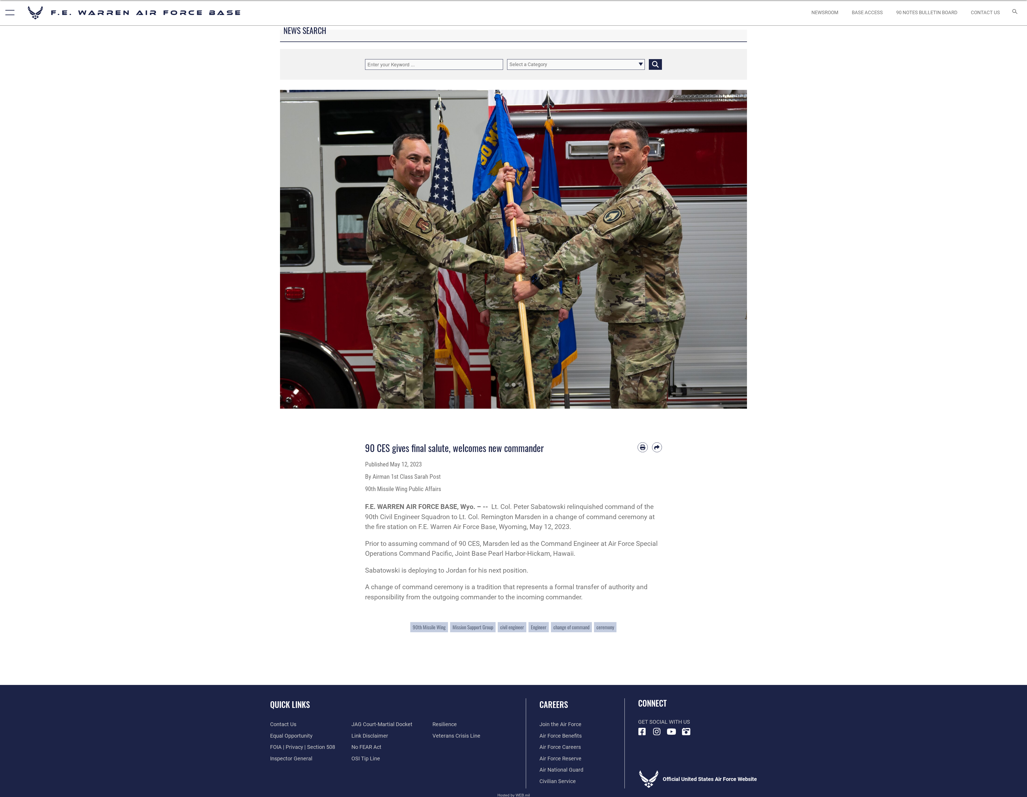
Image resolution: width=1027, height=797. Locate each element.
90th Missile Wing (429, 627)
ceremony (605, 627)
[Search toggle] (1014, 12)
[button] (8, 12)
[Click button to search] (655, 64)
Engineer (538, 627)
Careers (553, 704)
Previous (303, 249)
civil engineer (512, 627)
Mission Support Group (473, 627)
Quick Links (290, 704)
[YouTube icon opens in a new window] (672, 732)
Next (723, 249)
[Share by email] (657, 447)
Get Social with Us (664, 722)
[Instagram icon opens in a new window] (657, 732)
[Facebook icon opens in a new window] (642, 732)
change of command (571, 627)
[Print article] (643, 447)
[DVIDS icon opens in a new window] (686, 732)
